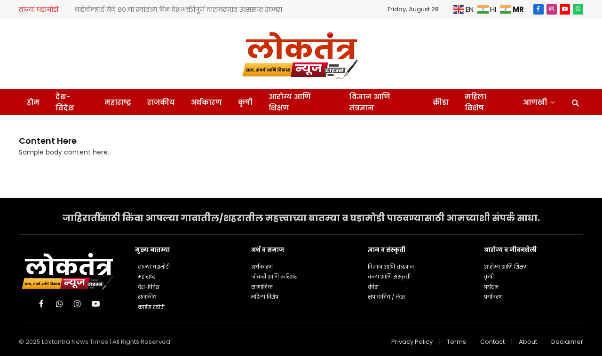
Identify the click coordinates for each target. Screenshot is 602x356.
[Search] (574, 102)
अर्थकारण (206, 102)
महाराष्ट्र (117, 102)
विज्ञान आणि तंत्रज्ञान (369, 102)
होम (33, 102)
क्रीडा (441, 102)
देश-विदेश (64, 102)
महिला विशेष (475, 102)
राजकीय (161, 102)
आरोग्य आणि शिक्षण (290, 102)
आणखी (535, 102)
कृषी (245, 102)
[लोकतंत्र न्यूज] (300, 54)
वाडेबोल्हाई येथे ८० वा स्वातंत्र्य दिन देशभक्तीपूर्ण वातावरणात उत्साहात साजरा (178, 9)
